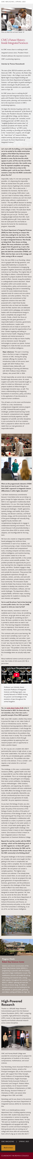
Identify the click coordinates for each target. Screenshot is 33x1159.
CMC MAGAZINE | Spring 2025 (13, 2)
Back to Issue (8, 1148)
